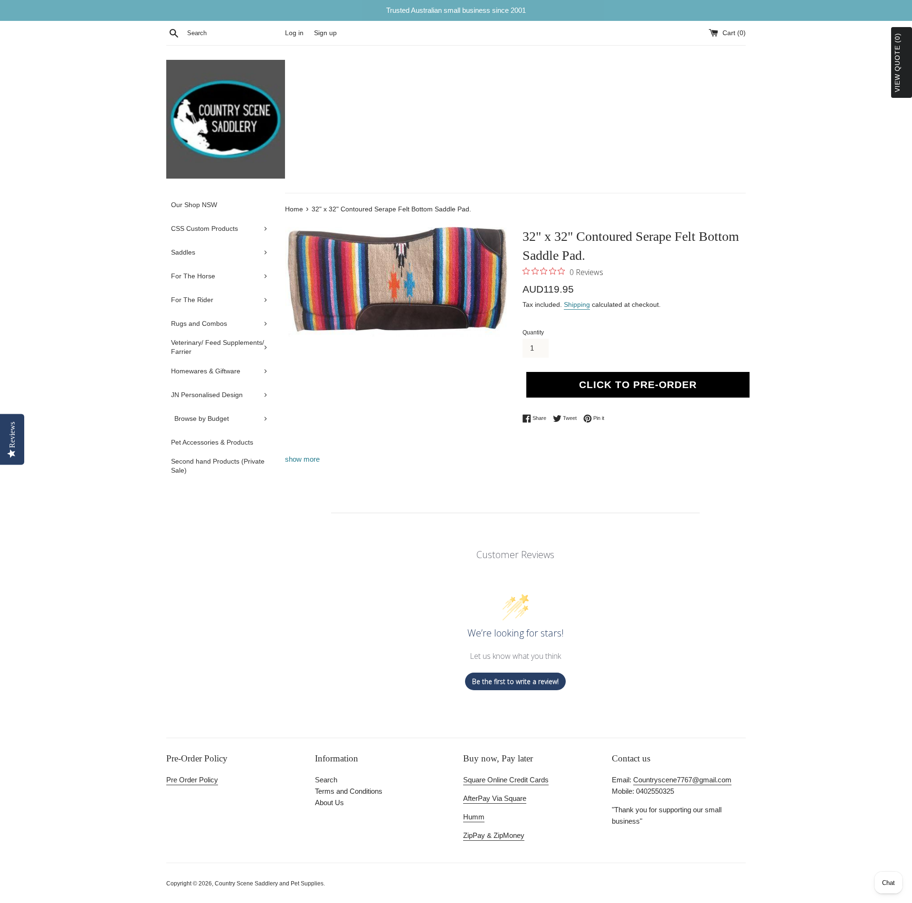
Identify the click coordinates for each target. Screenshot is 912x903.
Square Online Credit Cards (506, 780)
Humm (473, 817)
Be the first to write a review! (515, 681)
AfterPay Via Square (494, 798)
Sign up (325, 33)
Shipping (577, 304)
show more (302, 459)
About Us (329, 802)
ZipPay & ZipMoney (493, 835)
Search (326, 780)
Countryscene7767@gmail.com (682, 780)
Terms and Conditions (348, 791)
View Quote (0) (897, 62)
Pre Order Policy (192, 780)
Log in (294, 33)
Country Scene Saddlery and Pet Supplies (269, 883)
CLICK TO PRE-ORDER (638, 384)
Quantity (533, 332)
